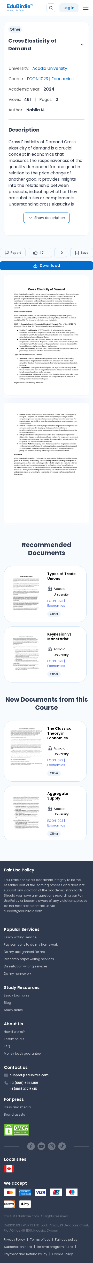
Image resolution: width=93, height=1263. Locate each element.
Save (85, 252)
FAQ (7, 1046)
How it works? (14, 1031)
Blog (7, 1002)
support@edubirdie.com (23, 911)
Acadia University (49, 68)
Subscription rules (18, 1247)
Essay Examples (16, 995)
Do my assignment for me (24, 952)
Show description (49, 217)
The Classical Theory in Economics (60, 733)
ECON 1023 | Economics (50, 79)
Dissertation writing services (26, 966)
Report (16, 252)
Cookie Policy (62, 1254)
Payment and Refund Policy (25, 1254)
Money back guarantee (22, 1053)
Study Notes (13, 1010)
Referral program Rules (55, 1247)
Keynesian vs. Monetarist (60, 636)
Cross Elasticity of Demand (32, 44)
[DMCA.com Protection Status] (46, 1129)
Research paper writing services (29, 959)
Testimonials (14, 1039)
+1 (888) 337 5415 (23, 1089)
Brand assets (14, 1114)
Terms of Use (40, 1239)
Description (24, 129)
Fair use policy (66, 1239)
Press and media (17, 1107)
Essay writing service (20, 937)
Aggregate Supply (57, 796)
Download (50, 265)
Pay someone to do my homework (31, 944)
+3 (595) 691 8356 (24, 1083)
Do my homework (17, 973)
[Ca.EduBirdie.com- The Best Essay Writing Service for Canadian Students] (9, 1171)
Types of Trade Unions (61, 576)
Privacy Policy (14, 1239)
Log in (69, 7)
